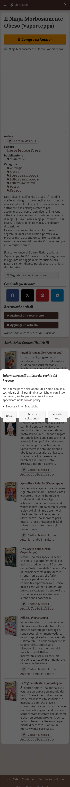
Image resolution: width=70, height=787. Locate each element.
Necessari (12, 406)
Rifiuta (9, 416)
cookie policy (32, 400)
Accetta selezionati (32, 416)
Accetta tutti (58, 416)
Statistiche (31, 406)
